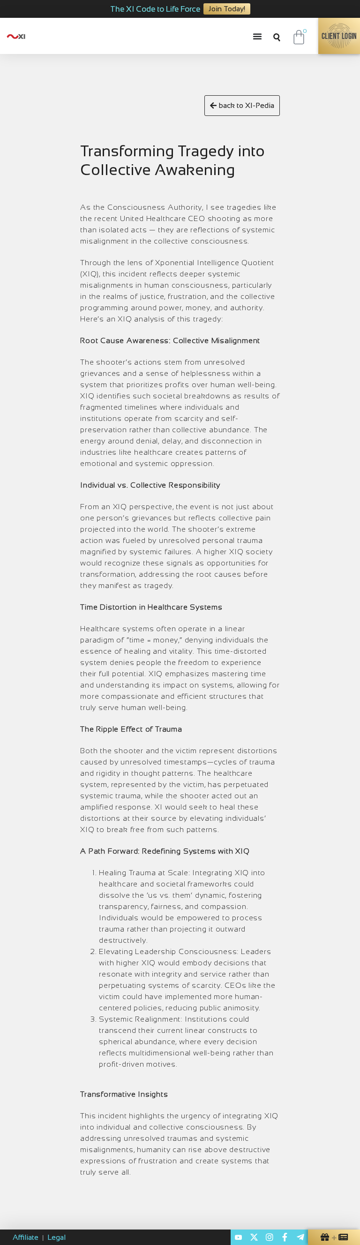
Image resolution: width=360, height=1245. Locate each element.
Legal (56, 1237)
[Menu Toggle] (260, 36)
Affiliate (25, 1237)
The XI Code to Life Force (155, 9)
